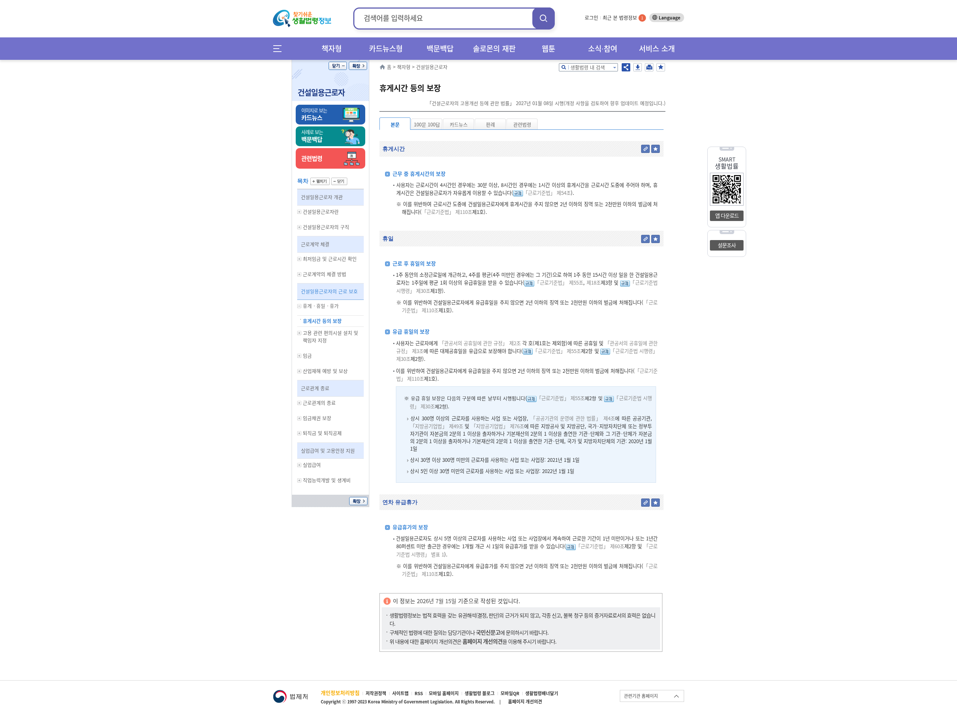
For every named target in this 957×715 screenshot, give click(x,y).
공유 (626, 67)
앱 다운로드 (727, 215)
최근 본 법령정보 (623, 17)
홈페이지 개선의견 (525, 701)
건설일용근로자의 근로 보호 (329, 291)
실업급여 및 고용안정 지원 (328, 450)
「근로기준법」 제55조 (558, 282)
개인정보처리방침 (340, 692)
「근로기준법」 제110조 (447, 211)
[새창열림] (290, 693)
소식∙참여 (602, 48)
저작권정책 (376, 693)
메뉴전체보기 (279, 48)
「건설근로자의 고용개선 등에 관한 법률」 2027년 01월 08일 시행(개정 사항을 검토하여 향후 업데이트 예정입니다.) (546, 103)
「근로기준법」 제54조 (547, 192)
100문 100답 (427, 124)
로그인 (591, 17)
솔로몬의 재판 (494, 48)
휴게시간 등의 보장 (322, 320)
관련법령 (522, 124)
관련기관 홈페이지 (641, 696)
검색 (543, 18)
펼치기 (320, 181)
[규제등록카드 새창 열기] (518, 192)
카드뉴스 (459, 124)
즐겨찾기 (660, 67)
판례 (490, 124)
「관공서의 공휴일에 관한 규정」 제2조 (479, 343)
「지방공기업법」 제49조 (436, 426)
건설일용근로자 (321, 92)
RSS (419, 693)
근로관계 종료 (315, 388)
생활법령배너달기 (541, 693)
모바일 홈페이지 (444, 693)
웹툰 (548, 48)
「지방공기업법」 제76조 (497, 426)
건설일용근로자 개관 (322, 196)
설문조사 (727, 245)
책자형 (331, 48)
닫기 (338, 66)
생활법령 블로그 (480, 693)
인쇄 (649, 67)
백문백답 (440, 48)
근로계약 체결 (315, 244)
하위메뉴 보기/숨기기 (299, 212)
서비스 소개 (657, 48)
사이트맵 (400, 693)
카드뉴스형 (386, 48)
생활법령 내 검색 (587, 67)
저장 (637, 67)
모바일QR (510, 693)
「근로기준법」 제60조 (600, 546)
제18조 (593, 282)
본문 (395, 124)
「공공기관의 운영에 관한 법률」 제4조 (572, 418)
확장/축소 (358, 66)
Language (669, 17)
